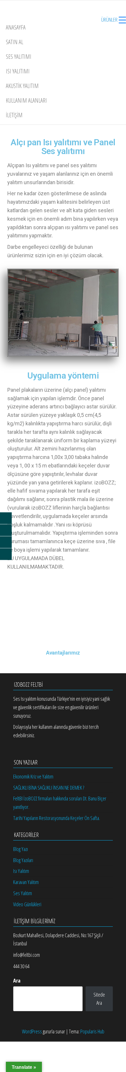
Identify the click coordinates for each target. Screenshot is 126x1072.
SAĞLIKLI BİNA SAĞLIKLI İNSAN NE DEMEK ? (48, 787)
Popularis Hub (92, 1031)
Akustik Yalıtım (22, 86)
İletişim (14, 115)
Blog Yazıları (23, 860)
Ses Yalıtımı (18, 57)
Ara (17, 980)
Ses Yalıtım (22, 893)
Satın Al (14, 42)
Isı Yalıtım (21, 870)
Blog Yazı (20, 848)
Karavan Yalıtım (26, 881)
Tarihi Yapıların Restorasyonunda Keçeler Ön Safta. (56, 817)
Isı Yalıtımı (18, 71)
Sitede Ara (99, 999)
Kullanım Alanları (26, 100)
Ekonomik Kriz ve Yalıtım (33, 776)
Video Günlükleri (27, 904)
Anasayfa (15, 27)
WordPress (32, 1031)
